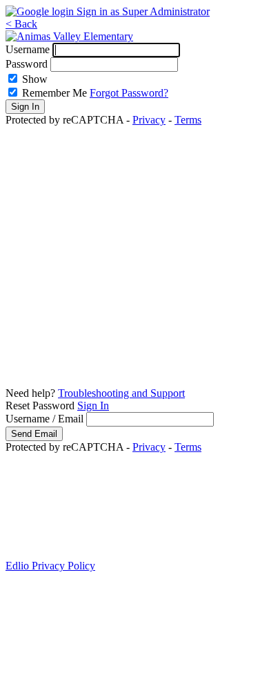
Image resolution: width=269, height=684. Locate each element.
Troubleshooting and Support (121, 393)
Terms (188, 120)
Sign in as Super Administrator (143, 11)
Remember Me (54, 93)
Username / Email (44, 418)
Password (27, 64)
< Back (21, 24)
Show (35, 79)
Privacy (149, 120)
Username (28, 49)
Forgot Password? (129, 93)
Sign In (93, 405)
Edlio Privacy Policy (50, 565)
